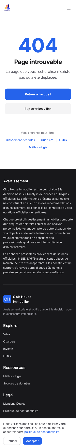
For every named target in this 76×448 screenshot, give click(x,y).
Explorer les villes (38, 109)
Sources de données (16, 383)
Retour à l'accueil (38, 94)
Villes (6, 334)
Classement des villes (20, 140)
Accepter (32, 441)
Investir (8, 348)
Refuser (12, 441)
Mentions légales (14, 403)
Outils (63, 140)
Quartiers (47, 140)
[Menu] (69, 8)
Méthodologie (38, 147)
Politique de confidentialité (20, 410)
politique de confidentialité (41, 431)
